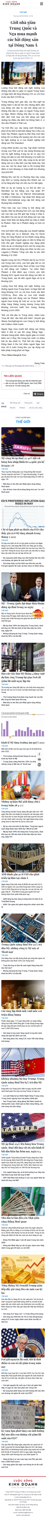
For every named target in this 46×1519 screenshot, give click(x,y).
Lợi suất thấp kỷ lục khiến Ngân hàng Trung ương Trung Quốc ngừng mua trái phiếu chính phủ (22, 1097)
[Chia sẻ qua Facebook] (39, 754)
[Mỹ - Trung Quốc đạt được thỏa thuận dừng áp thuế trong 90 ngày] (23, 587)
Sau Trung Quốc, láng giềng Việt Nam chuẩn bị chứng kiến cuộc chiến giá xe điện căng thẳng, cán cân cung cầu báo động (22, 1103)
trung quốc (28, 403)
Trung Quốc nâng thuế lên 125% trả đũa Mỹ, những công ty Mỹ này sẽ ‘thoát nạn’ (20, 763)
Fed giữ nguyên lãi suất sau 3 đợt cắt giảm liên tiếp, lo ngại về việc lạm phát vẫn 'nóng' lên (21, 1386)
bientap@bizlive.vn (25, 1497)
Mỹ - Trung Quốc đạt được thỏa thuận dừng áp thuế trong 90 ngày (22, 605)
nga (38, 403)
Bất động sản (15, 403)
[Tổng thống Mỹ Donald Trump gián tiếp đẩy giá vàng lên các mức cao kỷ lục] (23, 1269)
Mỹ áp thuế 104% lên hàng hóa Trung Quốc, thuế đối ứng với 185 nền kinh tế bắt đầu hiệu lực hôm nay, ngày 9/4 (22, 628)
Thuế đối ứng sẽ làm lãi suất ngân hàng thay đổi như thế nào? (22, 966)
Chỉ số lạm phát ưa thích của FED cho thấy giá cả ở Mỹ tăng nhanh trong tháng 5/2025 (22, 533)
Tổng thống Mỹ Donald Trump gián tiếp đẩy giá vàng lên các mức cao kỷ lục (21, 1289)
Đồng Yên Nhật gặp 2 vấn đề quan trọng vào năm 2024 (22, 1241)
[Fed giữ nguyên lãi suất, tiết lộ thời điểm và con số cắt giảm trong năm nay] (23, 1343)
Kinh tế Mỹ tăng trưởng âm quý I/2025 (22, 742)
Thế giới (23, 12)
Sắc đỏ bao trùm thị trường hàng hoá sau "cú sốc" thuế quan (22, 490)
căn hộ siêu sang (35, 408)
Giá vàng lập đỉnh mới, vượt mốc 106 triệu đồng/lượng (21, 1012)
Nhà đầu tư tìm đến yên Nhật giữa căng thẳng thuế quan (21, 485)
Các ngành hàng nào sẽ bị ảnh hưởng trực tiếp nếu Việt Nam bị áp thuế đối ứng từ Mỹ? (23, 1173)
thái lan (12, 408)
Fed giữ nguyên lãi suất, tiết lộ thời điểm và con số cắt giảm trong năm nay (21, 1363)
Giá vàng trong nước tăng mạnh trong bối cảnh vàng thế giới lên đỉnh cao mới (21, 1034)
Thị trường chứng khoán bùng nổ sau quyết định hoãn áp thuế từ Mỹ (22, 757)
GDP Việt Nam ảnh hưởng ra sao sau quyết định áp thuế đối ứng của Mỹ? (23, 1179)
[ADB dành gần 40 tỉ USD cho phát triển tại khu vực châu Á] (23, 858)
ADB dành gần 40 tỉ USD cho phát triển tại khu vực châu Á (20, 876)
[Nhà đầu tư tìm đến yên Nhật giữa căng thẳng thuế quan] (23, 1201)
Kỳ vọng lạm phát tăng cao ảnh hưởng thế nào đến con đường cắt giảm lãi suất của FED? (23, 559)
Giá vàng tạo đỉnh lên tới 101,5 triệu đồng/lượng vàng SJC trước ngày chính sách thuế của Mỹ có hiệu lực (22, 1319)
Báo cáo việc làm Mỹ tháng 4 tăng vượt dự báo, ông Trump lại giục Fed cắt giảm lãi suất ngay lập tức (23, 677)
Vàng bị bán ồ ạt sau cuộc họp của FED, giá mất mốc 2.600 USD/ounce (21, 1460)
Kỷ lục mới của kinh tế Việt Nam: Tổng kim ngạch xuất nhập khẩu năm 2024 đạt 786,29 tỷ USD (22, 827)
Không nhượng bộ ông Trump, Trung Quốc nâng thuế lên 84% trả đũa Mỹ (22, 635)
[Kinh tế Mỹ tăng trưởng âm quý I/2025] (23, 726)
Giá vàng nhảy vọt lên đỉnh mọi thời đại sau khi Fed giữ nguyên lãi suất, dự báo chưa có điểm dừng (22, 564)
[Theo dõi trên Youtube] (39, 760)
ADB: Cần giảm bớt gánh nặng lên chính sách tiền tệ (22, 905)
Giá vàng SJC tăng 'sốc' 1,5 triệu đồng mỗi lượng (23, 1314)
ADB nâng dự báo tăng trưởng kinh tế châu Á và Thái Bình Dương (21, 900)
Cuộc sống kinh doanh (23, 1484)
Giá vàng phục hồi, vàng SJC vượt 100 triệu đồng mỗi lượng (22, 1040)
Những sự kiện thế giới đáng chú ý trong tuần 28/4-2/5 (20, 803)
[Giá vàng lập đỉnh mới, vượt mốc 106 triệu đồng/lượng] (23, 994)
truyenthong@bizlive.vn (25, 1512)
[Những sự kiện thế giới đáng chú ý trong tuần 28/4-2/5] (23, 785)
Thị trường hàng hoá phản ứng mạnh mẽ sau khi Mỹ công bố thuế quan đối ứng (22, 698)
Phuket (22, 408)
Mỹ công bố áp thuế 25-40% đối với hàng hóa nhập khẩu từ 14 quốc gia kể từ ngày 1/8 (22, 461)
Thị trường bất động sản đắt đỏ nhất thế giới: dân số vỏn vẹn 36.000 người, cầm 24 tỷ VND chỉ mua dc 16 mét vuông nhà (23, 383)
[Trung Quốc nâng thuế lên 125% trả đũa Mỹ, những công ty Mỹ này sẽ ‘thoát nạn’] (23, 928)
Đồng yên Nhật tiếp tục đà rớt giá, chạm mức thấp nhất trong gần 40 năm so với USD (22, 1246)
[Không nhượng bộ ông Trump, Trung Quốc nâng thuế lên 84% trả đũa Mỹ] (23, 1062)
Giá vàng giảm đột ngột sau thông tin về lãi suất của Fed (22, 1466)
